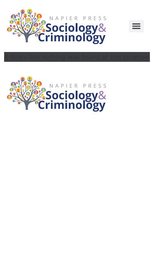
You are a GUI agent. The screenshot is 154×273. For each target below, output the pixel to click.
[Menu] (136, 26)
